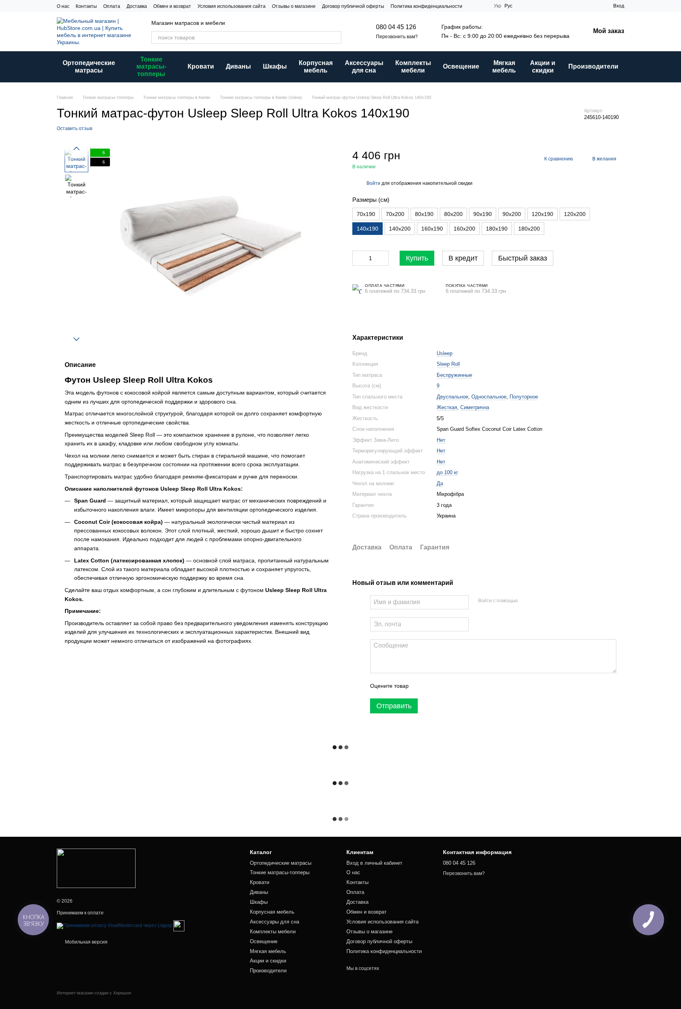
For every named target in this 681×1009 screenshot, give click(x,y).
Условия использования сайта (231, 6)
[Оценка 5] (472, 686)
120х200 (575, 214)
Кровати (201, 66)
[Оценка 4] (459, 686)
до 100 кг (447, 472)
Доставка (137, 6)
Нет (441, 440)
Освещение (461, 66)
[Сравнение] (593, 6)
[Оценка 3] (447, 686)
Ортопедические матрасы (89, 66)
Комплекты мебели (413, 66)
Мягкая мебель (504, 66)
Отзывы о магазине (294, 6)
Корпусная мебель (316, 66)
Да (440, 483)
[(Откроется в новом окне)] (178, 925)
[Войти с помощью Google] (539, 601)
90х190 (482, 214)
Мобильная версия (86, 942)
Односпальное (488, 397)
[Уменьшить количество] (358, 258)
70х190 (366, 214)
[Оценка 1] (421, 686)
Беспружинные (454, 375)
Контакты (86, 6)
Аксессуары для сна (364, 66)
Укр (497, 6)
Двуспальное (452, 397)
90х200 (511, 214)
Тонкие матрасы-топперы (151, 66)
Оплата (111, 6)
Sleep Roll (448, 364)
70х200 (395, 214)
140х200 (400, 228)
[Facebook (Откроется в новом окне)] (483, 6)
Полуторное (524, 397)
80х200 (453, 214)
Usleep (444, 353)
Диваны (238, 66)
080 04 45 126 (396, 27)
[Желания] (578, 6)
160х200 (464, 228)
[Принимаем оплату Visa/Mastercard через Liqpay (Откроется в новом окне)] (114, 925)
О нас (63, 6)
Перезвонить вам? (397, 36)
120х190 (542, 214)
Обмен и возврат (172, 6)
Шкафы (275, 66)
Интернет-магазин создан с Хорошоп (94, 992)
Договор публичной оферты (353, 6)
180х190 (497, 228)
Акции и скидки (542, 66)
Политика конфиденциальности (426, 6)
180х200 (529, 228)
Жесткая (447, 407)
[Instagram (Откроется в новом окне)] (473, 6)
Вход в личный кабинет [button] (374, 863)
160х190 (432, 228)
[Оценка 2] (434, 686)
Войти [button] (373, 183)
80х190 (424, 214)
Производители (593, 66)
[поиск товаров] (335, 37)
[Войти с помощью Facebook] (526, 601)
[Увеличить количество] (382, 258)
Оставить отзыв (74, 128)
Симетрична (474, 407)
